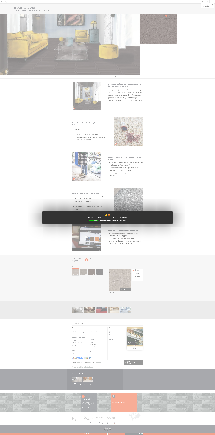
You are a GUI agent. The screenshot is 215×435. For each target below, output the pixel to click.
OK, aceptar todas (93, 220)
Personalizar (114, 220)
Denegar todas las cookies (105, 220)
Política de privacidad (122, 220)
